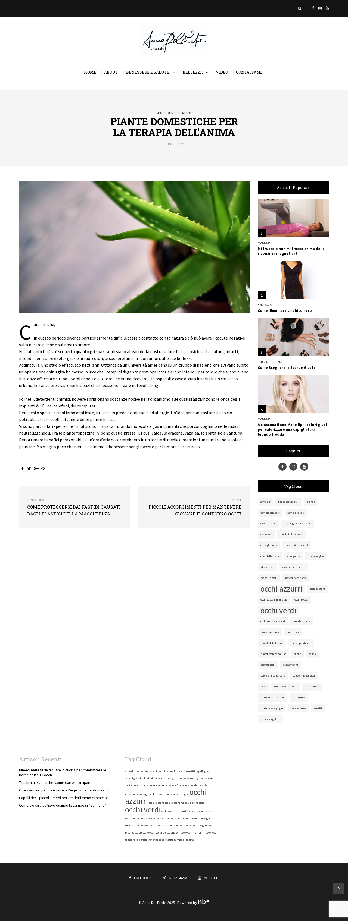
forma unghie (316, 556)
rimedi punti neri (300, 643)
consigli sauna (269, 545)
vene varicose (298, 708)
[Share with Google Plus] (36, 468)
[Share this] (22, 468)
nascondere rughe (296, 578)
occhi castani (317, 588)
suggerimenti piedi (304, 675)
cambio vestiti (295, 512)
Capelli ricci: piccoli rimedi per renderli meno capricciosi (64, 797)
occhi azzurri (281, 589)
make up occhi (269, 578)
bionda (311, 502)
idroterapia (267, 567)
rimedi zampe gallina (273, 654)
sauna (312, 654)
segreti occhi (267, 665)
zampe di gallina (270, 719)
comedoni (266, 534)
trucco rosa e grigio (271, 708)
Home (90, 72)
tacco (263, 686)
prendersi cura (301, 621)
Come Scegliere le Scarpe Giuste (287, 367)
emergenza (293, 556)
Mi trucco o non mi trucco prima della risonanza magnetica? (291, 251)
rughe (297, 654)
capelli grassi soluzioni (298, 523)
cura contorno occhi (296, 545)
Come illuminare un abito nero (285, 310)
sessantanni (290, 665)
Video (222, 72)
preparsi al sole (269, 632)
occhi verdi (278, 610)
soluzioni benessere (272, 675)
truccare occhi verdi (285, 686)
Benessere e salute (148, 72)
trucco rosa (298, 697)
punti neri (293, 632)
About (111, 72)
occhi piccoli (301, 599)
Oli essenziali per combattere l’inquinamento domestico (65, 790)
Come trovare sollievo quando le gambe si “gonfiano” (62, 805)
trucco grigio (312, 686)
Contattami (249, 72)
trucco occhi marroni (272, 697)
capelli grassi (268, 523)
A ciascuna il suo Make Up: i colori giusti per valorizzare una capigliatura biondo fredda (293, 429)
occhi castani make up (273, 599)
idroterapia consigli (293, 567)
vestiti (318, 708)
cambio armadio (270, 512)
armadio (265, 502)
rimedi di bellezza (271, 643)
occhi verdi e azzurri (272, 621)
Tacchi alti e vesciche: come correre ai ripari (54, 782)
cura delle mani (269, 556)
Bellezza (193, 72)
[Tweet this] (29, 468)
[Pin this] (42, 468)
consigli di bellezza (291, 534)
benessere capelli (288, 502)
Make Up (264, 243)
